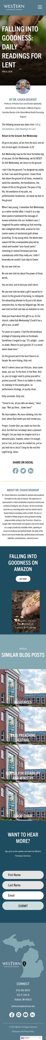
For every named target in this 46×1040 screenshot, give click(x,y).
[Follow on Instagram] (18, 1014)
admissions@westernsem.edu (23, 1006)
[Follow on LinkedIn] (32, 1014)
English (27, 1037)
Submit (23, 906)
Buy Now (23, 579)
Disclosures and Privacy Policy (23, 1031)
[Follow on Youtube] (25, 1014)
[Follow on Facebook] (11, 1014)
